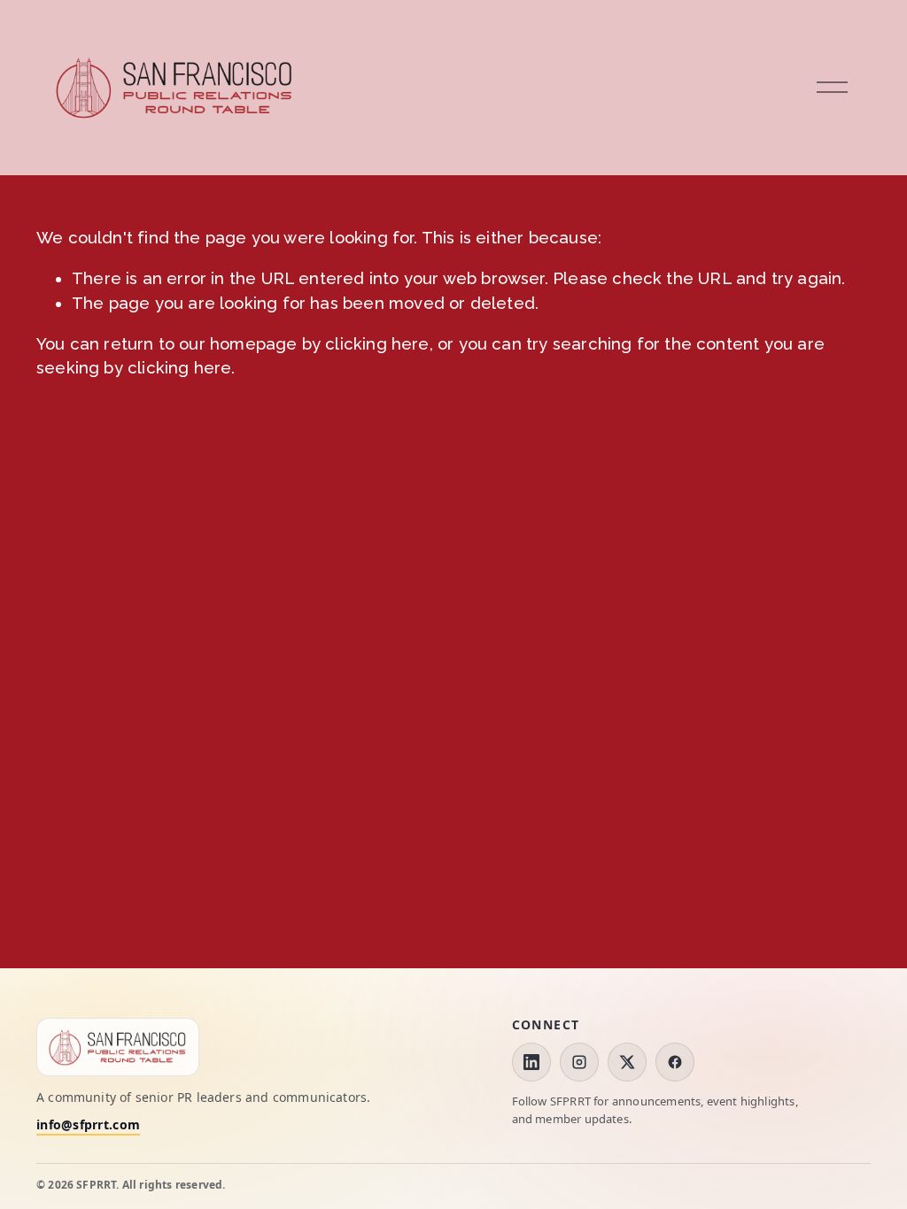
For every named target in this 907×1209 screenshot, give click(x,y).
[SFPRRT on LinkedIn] (531, 1062)
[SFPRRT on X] (627, 1062)
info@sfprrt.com (88, 1125)
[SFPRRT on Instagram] (579, 1062)
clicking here (377, 344)
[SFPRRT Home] (117, 1046)
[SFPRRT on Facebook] (674, 1062)
